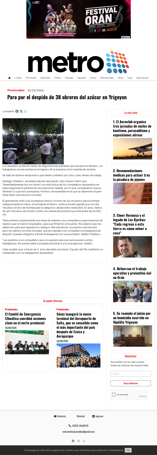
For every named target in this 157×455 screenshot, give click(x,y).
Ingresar (99, 416)
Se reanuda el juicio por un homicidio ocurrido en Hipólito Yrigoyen (132, 318)
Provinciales (31, 78)
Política (57, 78)
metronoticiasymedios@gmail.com (79, 431)
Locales (18, 78)
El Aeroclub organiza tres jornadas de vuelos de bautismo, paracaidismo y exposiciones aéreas (132, 128)
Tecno (120, 78)
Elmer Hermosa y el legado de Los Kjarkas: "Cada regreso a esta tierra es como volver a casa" (130, 224)
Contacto (61, 416)
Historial (80, 416)
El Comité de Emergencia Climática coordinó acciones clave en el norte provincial (25, 318)
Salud (129, 78)
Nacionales (45, 78)
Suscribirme (131, 383)
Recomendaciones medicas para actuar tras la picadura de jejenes (131, 175)
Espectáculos (142, 78)
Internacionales (107, 78)
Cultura (93, 78)
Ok (128, 450)
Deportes (81, 78)
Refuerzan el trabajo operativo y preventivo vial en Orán (132, 273)
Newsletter (131, 356)
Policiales (69, 78)
